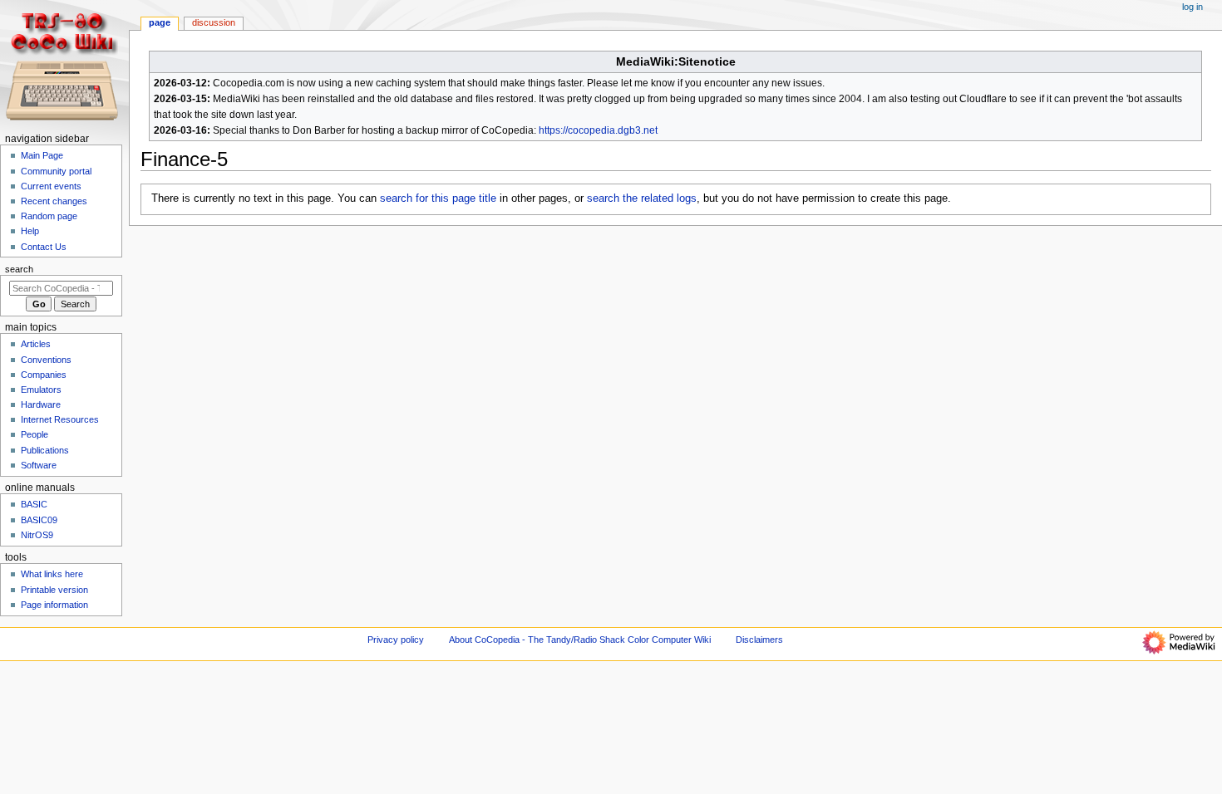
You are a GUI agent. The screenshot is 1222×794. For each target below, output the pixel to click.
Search (19, 269)
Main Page (42, 155)
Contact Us (44, 247)
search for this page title (438, 198)
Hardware (41, 404)
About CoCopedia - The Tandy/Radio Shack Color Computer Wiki (580, 640)
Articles (36, 344)
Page (159, 22)
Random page (49, 216)
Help (30, 231)
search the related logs (642, 198)
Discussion (213, 22)
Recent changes (54, 201)
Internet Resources (60, 419)
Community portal (56, 171)
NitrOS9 (37, 535)
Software (39, 465)
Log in (1192, 7)
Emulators (41, 390)
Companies (44, 375)
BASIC (34, 504)
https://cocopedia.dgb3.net (598, 130)
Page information (54, 605)
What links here (52, 574)
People (34, 434)
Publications (45, 450)
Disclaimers (759, 640)
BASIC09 (39, 520)
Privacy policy (395, 640)
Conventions (46, 360)
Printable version (54, 590)
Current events (51, 186)
